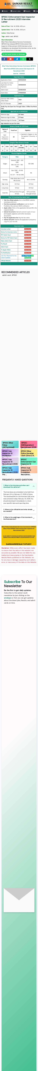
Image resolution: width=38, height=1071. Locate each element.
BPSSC (16, 36)
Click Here (27, 229)
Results (27, 11)
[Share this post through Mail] (10, 59)
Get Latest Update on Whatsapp (15, 54)
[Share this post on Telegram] (17, 59)
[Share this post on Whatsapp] (23, 59)
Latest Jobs (16, 11)
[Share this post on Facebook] (4, 59)
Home (5, 11)
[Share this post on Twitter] (29, 59)
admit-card (9, 36)
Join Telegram (26, 256)
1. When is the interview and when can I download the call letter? (16, 486)
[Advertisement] (19, 358)
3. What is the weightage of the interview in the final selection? (17, 518)
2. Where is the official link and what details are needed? (17, 510)
